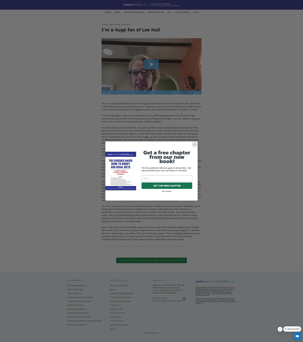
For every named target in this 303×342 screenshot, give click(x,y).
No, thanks (167, 191)
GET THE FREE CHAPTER (167, 185)
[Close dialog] (195, 144)
